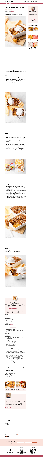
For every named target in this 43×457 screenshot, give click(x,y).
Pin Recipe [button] (15, 308)
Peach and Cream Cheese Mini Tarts (30, 40)
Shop (33, 1)
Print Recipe (11, 308)
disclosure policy (12, 11)
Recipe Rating (6, 425)
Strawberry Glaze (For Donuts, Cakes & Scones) (36, 40)
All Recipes (21, 455)
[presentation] (30, 29)
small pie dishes (19, 367)
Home (25, 1)
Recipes (28, 1)
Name (6, 436)
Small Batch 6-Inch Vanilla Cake (35, 48)
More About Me (33, 19)
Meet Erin (31, 1)
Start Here (36, 1)
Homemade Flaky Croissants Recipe (35, 32)
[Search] (37, 3)
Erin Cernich (6, 10)
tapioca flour (10, 325)
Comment (6, 428)
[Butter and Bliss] (9, 1)
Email (17, 436)
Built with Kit (27, 445)
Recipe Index (33, 455)
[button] (12, 303)
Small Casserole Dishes (9, 315)
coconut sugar (12, 329)
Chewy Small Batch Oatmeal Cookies (30, 32)
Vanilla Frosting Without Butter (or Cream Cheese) (30, 48)
